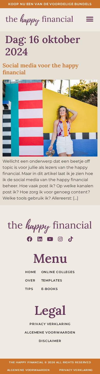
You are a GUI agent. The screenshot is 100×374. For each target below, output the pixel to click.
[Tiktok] (70, 239)
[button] (89, 19)
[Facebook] (29, 239)
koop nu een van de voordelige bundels (50, 4)
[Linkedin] (40, 239)
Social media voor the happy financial (40, 69)
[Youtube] (50, 239)
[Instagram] (60, 239)
